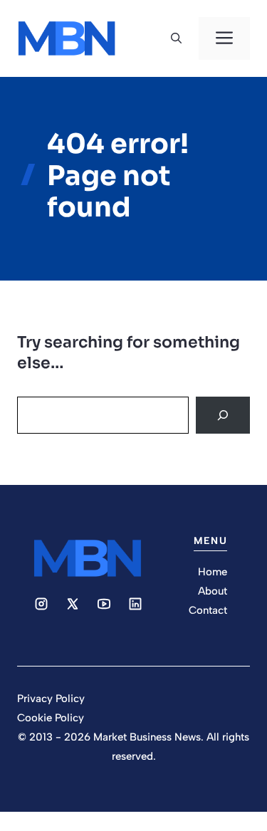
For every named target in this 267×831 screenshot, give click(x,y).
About (212, 591)
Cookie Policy (50, 717)
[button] (176, 38)
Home (212, 571)
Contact (208, 610)
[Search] (223, 415)
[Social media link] (41, 604)
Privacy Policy (51, 698)
